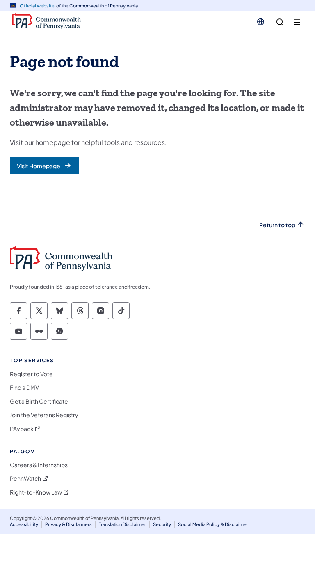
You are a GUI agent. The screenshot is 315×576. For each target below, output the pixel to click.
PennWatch (25, 478)
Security (162, 524)
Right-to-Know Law (36, 492)
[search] (280, 22)
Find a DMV (24, 387)
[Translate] (260, 21)
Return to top (277, 224)
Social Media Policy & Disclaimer (213, 524)
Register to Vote (31, 373)
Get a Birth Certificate (39, 401)
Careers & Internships (39, 464)
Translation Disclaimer (122, 524)
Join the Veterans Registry (44, 414)
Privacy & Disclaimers (68, 524)
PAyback (22, 428)
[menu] (296, 22)
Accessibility (24, 524)
